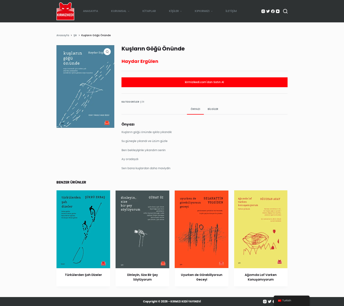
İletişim (231, 11)
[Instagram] (263, 11)
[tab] (195, 109)
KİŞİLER (174, 11)
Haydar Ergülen (139, 61)
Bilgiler (213, 109)
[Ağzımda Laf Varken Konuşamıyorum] (261, 229)
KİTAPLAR (149, 11)
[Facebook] (273, 11)
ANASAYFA (90, 11)
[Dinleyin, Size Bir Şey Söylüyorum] (142, 229)
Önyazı (195, 109)
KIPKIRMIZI (202, 11)
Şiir (142, 101)
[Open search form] (285, 11)
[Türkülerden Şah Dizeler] (83, 229)
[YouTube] (278, 11)
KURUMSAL (118, 11)
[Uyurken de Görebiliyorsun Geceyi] (201, 229)
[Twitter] (268, 11)
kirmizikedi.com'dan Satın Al (204, 82)
